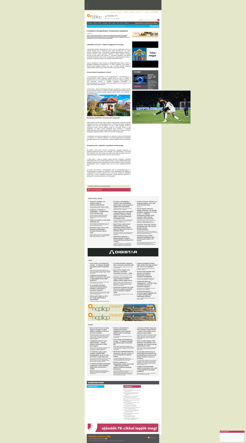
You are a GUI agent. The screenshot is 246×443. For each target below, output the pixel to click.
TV (143, 12)
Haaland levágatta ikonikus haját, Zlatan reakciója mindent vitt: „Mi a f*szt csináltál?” (147, 265)
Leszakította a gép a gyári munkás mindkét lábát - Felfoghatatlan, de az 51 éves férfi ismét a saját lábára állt (99, 354)
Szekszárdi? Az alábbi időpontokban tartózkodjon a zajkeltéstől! (132, 419)
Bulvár (114, 23)
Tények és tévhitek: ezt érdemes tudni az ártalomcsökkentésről (97, 203)
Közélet (95, 23)
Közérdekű (132, 12)
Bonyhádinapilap (91, 26)
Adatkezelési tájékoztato (99, 438)
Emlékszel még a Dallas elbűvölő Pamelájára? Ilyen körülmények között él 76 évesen (146, 238)
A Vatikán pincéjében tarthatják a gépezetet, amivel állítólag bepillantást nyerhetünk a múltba (100, 366)
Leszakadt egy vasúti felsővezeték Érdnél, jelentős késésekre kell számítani (131, 393)
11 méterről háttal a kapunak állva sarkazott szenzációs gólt (123, 264)
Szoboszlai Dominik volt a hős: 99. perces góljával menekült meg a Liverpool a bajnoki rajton (123, 290)
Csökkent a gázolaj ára (129, 388)
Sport (121, 23)
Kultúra (109, 23)
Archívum (147, 12)
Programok (120, 12)
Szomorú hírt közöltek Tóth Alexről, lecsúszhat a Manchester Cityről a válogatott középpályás (146, 274)
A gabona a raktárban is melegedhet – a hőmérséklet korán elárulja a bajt (99, 211)
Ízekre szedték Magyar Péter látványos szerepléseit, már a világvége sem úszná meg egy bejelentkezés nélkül (147, 343)
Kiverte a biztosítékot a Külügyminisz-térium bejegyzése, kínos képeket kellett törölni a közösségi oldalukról (122, 331)
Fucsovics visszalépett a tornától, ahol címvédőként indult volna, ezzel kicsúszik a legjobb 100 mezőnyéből (123, 204)
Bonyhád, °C (112, 16)
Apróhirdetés (113, 12)
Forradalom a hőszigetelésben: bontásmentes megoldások (113, 26)
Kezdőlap (90, 23)
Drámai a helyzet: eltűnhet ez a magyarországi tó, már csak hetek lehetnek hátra (147, 203)
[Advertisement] (113, 399)
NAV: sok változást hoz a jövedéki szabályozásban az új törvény (131, 397)
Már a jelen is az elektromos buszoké (132, 398)
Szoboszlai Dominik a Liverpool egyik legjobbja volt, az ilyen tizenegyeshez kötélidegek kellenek (147, 294)
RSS (157, 12)
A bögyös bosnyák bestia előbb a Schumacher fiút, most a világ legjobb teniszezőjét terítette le (100, 277)
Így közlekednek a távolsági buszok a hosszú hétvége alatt (132, 403)
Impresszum (91, 438)
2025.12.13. (90, 33)
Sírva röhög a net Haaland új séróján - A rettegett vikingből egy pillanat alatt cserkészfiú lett (99, 266)
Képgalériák (126, 12)
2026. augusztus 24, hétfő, (112, 18)
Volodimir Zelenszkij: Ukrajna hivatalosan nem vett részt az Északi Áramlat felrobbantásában (146, 227)
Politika (99, 23)
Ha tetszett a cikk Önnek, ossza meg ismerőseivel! (99, 186)
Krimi (118, 23)
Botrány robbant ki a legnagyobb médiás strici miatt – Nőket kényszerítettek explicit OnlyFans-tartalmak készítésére (123, 366)
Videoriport (126, 23)
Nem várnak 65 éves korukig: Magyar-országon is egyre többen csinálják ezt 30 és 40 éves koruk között (99, 330)
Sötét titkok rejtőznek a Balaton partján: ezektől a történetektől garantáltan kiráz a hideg (123, 239)
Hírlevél (152, 12)
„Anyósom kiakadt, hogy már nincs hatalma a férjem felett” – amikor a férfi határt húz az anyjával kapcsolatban (146, 330)
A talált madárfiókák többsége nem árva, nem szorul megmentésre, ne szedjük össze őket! (132, 410)
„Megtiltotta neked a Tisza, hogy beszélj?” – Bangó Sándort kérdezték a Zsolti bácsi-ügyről (98, 343)
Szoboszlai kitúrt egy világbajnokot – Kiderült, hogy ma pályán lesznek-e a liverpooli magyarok (147, 284)
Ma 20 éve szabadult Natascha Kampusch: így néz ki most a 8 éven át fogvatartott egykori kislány (123, 354)
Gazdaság (105, 23)
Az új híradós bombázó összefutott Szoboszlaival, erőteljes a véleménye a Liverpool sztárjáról (98, 287)
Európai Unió (138, 12)
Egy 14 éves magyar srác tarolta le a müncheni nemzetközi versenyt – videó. (122, 271)
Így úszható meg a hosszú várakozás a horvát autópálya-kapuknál (132, 408)
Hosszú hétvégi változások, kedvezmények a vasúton (130, 416)
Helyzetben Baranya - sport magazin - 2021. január (152, 76)
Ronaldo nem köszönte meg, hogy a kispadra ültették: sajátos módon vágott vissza (122, 278)
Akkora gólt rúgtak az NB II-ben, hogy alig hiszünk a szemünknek (99, 297)
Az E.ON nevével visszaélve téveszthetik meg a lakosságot (131, 405)
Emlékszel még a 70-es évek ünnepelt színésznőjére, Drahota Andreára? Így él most (99, 230)
